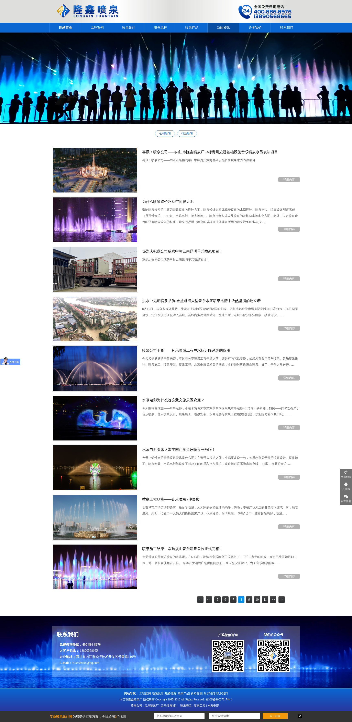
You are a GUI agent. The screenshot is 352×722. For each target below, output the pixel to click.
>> (273, 599)
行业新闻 (187, 133)
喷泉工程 (199, 705)
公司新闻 (165, 133)
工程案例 (97, 27)
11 (265, 599)
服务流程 (160, 27)
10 (257, 599)
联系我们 (286, 27)
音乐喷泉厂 (151, 705)
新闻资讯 (223, 27)
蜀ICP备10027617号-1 (219, 699)
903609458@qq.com (85, 662)
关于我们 (255, 27)
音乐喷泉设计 (169, 705)
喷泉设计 (128, 27)
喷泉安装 (186, 705)
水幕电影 (213, 705)
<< (209, 599)
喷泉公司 (136, 705)
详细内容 (289, 179)
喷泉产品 (191, 27)
